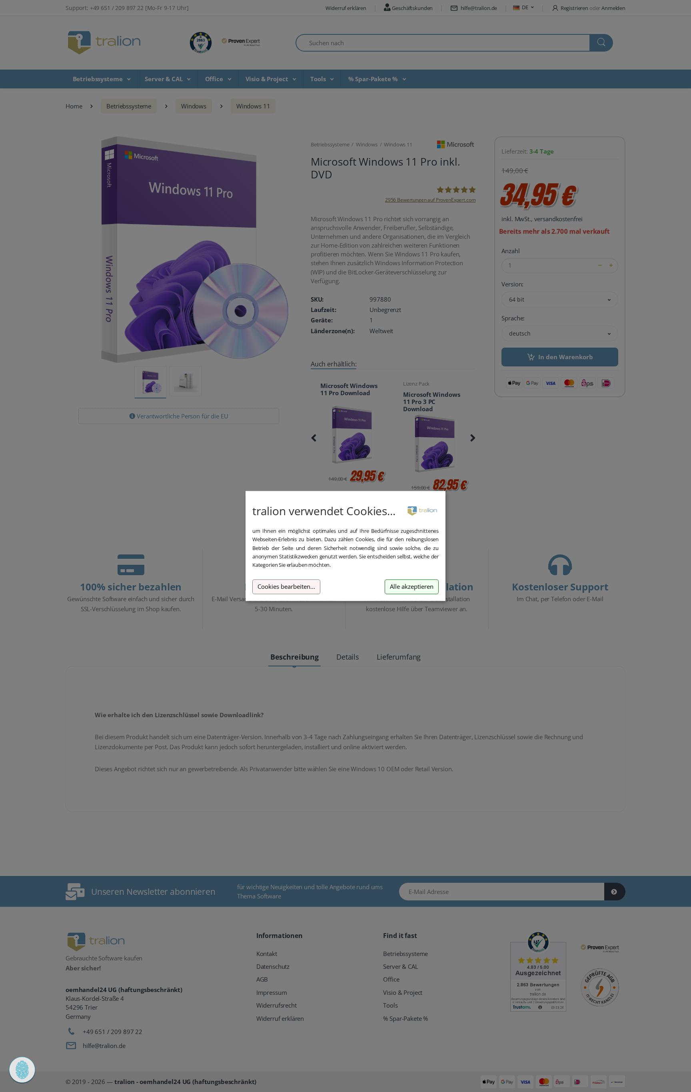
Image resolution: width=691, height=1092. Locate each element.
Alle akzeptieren (411, 586)
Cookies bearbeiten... (286, 586)
